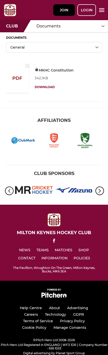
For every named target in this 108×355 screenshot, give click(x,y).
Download (45, 87)
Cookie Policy (34, 327)
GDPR (78, 314)
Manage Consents (69, 327)
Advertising (77, 308)
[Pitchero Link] (54, 296)
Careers (31, 314)
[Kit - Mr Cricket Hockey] (34, 191)
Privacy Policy (72, 321)
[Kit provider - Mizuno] (74, 191)
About (54, 308)
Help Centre (31, 308)
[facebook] (54, 241)
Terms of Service (38, 321)
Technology (55, 314)
